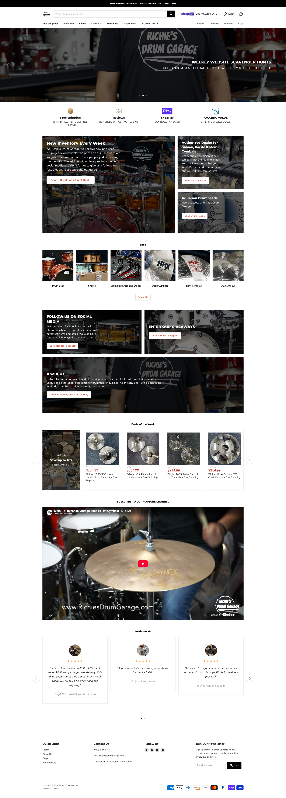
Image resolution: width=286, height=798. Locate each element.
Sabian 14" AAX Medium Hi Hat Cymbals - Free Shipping (142, 476)
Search (45, 749)
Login (231, 13)
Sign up (234, 765)
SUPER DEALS (150, 23)
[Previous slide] (8, 65)
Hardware (112, 23)
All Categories (50, 23)
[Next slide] (278, 65)
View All (143, 297)
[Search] (171, 14)
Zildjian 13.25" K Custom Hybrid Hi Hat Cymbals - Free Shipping (102, 477)
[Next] (249, 460)
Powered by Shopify (51, 788)
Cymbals (96, 23)
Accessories (129, 23)
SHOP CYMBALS (143, 72)
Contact (200, 23)
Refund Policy (49, 762)
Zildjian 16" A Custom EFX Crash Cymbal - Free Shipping (224, 476)
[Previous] (36, 460)
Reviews (228, 23)
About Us (214, 23)
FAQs (240, 23)
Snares (83, 23)
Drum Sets (68, 23)
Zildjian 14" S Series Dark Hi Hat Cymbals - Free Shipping (182, 476)
